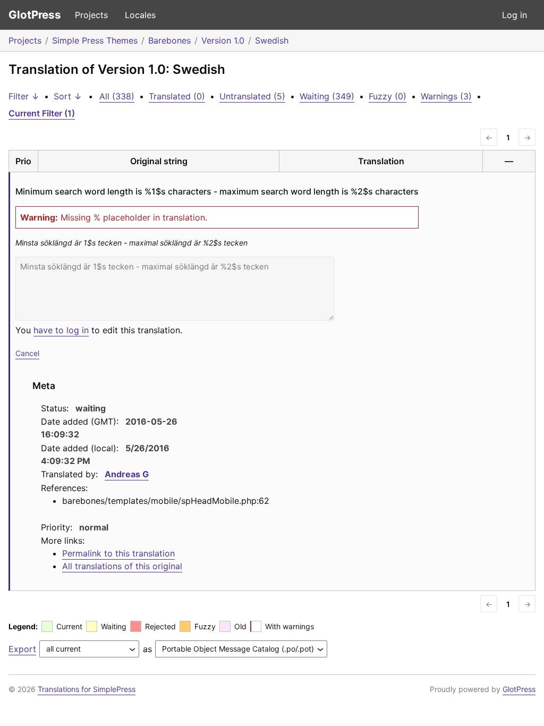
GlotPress (34, 14)
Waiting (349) (327, 96)
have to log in (61, 330)
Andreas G (127, 474)
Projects (91, 15)
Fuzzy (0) (387, 96)
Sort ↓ (68, 96)
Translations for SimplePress (86, 689)
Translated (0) (177, 96)
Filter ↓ (23, 96)
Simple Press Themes (95, 40)
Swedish (271, 40)
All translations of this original (122, 566)
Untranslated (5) (252, 96)
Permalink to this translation (118, 553)
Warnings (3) (446, 96)
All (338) (116, 96)
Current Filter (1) (41, 113)
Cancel (27, 353)
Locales (140, 15)
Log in (514, 15)
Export (22, 649)
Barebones (169, 40)
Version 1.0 (222, 40)
